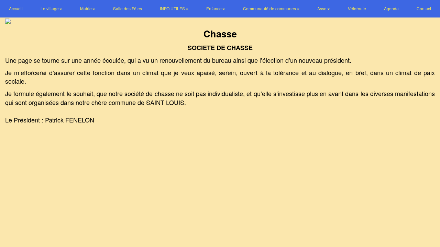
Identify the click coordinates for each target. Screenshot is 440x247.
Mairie (86, 8)
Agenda (391, 8)
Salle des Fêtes (127, 8)
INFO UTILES (173, 8)
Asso (322, 8)
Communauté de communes (270, 8)
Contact (424, 8)
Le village (50, 8)
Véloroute (357, 8)
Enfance (214, 8)
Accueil (16, 8)
